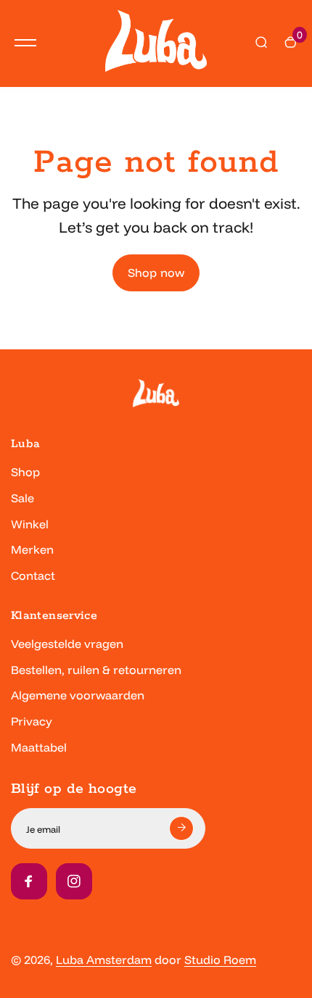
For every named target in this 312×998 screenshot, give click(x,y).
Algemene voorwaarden (77, 695)
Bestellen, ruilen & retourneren (96, 669)
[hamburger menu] (25, 42)
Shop (25, 472)
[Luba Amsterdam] (156, 43)
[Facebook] (29, 881)
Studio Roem (220, 959)
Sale (22, 498)
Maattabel (39, 747)
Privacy (31, 721)
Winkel (30, 524)
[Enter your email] (181, 828)
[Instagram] (74, 881)
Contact (33, 575)
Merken (32, 549)
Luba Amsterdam (104, 959)
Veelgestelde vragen (67, 643)
